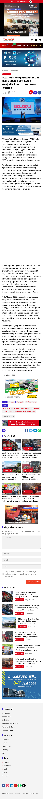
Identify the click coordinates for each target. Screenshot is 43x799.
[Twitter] (31, 430)
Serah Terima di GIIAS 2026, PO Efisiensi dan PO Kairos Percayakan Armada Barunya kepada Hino (11, 455)
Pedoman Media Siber (10, 723)
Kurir (3, 753)
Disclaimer (6, 713)
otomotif (7, 766)
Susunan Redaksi (8, 727)
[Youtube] (16, 785)
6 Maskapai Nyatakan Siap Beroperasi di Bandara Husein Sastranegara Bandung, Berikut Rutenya (10, 477)
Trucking (5, 750)
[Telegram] (35, 430)
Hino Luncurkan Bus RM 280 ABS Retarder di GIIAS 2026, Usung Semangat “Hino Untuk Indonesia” (31, 455)
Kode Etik (5, 720)
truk (5, 769)
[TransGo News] (9, 40)
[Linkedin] (11, 785)
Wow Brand (32, 402)
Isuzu (12, 402)
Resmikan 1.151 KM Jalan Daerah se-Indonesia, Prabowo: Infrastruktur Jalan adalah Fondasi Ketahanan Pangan (11, 499)
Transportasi (6, 74)
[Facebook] (26, 430)
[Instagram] (7, 785)
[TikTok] (24, 785)
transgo (4, 92)
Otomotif (5, 739)
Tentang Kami (7, 730)
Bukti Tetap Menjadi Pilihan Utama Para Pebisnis (22, 408)
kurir (5, 772)
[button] (32, 39)
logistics (7, 776)
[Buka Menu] (36, 39)
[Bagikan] (39, 92)
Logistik (20, 402)
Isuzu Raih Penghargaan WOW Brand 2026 (20, 411)
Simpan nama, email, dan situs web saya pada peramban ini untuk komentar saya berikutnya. (20, 574)
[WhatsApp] (39, 430)
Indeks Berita (6, 717)
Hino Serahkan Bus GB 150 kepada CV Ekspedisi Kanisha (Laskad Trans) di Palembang (31, 477)
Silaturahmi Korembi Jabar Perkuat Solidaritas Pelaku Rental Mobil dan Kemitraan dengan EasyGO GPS (30, 499)
